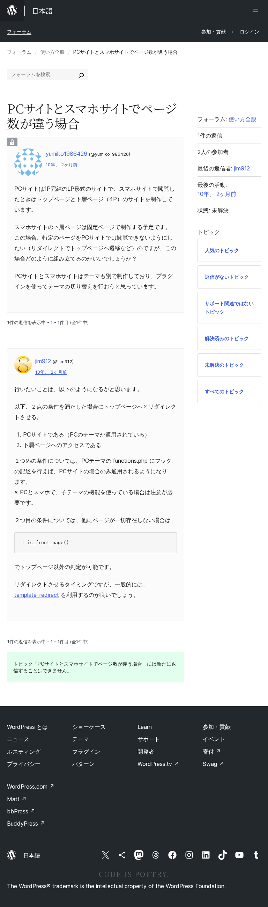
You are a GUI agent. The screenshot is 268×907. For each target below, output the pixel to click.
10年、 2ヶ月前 (61, 164)
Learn (144, 726)
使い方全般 (52, 52)
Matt (17, 799)
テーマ (80, 739)
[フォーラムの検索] (81, 74)
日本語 (31, 855)
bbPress (21, 811)
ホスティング (23, 751)
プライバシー (23, 763)
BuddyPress (26, 823)
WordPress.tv (158, 763)
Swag (213, 763)
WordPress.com (30, 786)
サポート (148, 739)
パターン (83, 763)
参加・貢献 (217, 726)
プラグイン (86, 751)
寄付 (212, 751)
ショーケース (89, 726)
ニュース (18, 739)
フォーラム (19, 32)
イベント (214, 739)
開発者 (145, 751)
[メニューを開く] (257, 10)
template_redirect (36, 594)
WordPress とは (27, 726)
